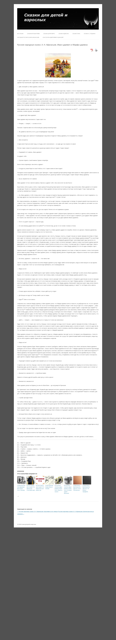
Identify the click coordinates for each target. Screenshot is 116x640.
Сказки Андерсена (64, 33)
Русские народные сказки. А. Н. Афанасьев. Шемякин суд (40, 488)
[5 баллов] (23, 471)
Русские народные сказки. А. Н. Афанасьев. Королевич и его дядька (37, 511)
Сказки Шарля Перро (49, 33)
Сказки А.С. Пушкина (89, 33)
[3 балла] (20, 471)
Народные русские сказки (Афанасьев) (28, 37)
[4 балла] (22, 471)
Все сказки (20, 33)
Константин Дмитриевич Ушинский (53, 37)
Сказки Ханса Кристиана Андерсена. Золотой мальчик (77, 488)
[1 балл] (18, 471)
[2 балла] (19, 471)
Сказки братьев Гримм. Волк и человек (49, 487)
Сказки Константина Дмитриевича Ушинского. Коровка (21, 488)
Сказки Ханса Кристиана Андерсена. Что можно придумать (86, 488)
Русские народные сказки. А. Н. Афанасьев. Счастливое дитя (31, 488)
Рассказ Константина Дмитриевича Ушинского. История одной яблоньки (68, 489)
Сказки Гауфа (76, 33)
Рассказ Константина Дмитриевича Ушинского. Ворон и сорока (58, 488)
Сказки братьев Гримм (33, 33)
